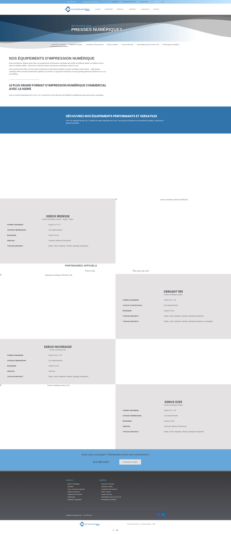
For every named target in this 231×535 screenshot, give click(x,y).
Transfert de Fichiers (129, 1)
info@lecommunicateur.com (90, 2)
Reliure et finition (112, 44)
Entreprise (109, 9)
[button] (173, 231)
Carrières (115, 1)
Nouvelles (145, 9)
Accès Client (144, 1)
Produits (120, 9)
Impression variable (76, 44)
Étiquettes (70, 486)
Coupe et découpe (127, 44)
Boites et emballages (74, 484)
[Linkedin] (163, 514)
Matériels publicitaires (74, 491)
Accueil (98, 9)
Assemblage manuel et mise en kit (148, 44)
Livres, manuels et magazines (76, 489)
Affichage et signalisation (75, 499)
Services (132, 9)
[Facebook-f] (158, 514)
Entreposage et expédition (171, 44)
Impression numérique (59, 44)
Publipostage (71, 497)
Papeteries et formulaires (75, 494)
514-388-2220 (71, 2)
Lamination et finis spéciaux (94, 44)
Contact (156, 9)
